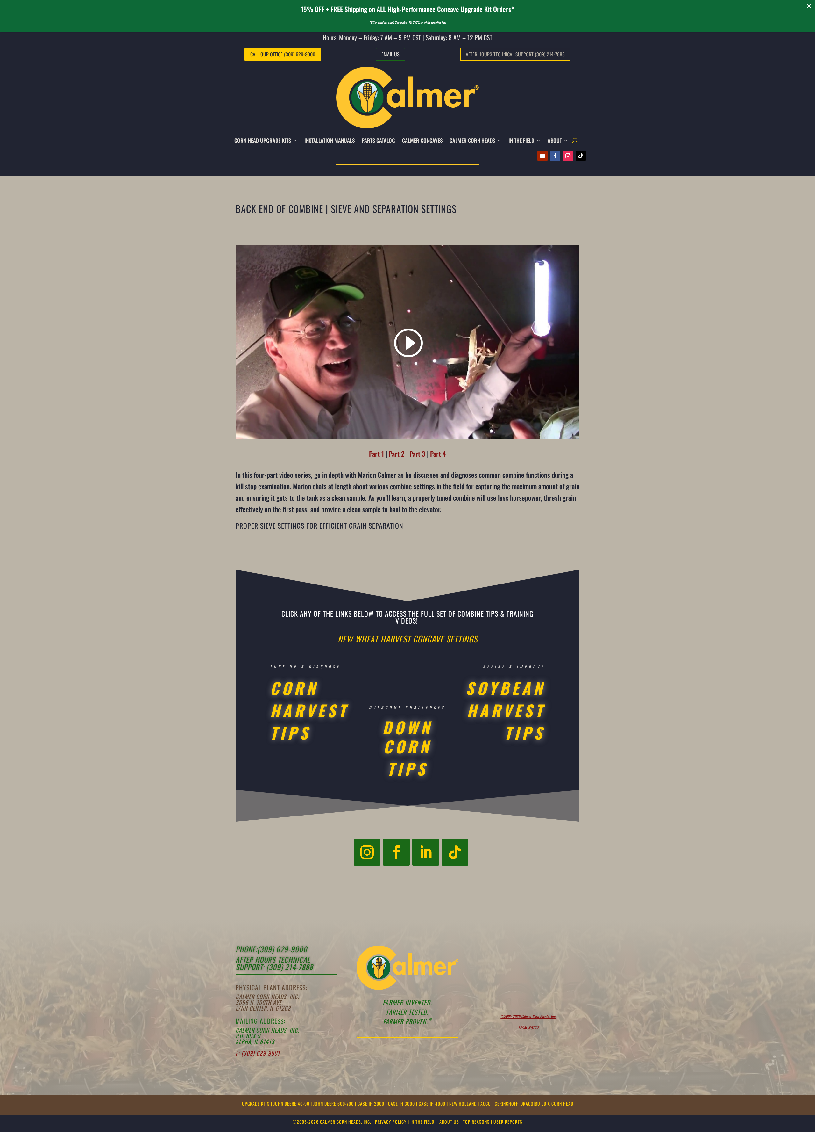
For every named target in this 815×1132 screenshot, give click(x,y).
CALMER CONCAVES (422, 140)
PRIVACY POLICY (391, 1121)
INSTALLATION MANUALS (329, 140)
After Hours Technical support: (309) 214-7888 (274, 963)
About (555, 140)
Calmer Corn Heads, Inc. (267, 996)
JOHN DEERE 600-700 (334, 1103)
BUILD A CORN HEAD (554, 1103)
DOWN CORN (407, 736)
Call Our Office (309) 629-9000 (282, 54)
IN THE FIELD (521, 140)
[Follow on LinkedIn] (425, 852)
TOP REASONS (476, 1121)
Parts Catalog (378, 140)
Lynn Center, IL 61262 (263, 1008)
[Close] (809, 6)
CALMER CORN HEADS (472, 140)
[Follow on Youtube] (542, 156)
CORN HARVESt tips (309, 710)
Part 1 (376, 454)
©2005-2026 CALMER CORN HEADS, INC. (332, 1121)
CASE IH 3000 (402, 1103)
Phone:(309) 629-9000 (271, 949)
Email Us (390, 54)
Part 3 (417, 454)
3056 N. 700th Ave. (259, 1002)
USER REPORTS (507, 1121)
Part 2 (397, 454)
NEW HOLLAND (463, 1103)
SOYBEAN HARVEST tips (505, 710)
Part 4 (438, 454)
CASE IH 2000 (372, 1103)
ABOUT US (449, 1121)
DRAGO (527, 1103)
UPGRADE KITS (256, 1103)
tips (407, 768)
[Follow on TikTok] (581, 156)
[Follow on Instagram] (568, 156)
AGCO (486, 1103)
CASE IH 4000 (433, 1103)
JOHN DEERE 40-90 (292, 1103)
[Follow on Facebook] (555, 156)
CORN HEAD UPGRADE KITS (262, 140)
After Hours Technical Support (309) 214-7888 (515, 54)
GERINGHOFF (507, 1103)
